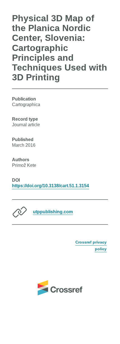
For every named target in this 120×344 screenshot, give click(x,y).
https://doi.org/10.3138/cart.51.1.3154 (50, 185)
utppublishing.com (53, 211)
